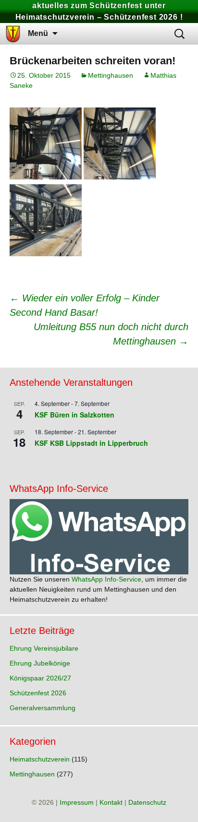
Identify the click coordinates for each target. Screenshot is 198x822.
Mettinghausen (110, 75)
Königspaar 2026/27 (40, 678)
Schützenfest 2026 (38, 693)
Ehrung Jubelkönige (40, 663)
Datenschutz (147, 802)
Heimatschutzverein (40, 759)
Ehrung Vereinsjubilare (44, 648)
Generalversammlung (42, 708)
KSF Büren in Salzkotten (74, 414)
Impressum (77, 802)
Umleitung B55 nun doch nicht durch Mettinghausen (111, 334)
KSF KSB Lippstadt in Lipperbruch (91, 443)
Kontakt (111, 802)
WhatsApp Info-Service (106, 579)
